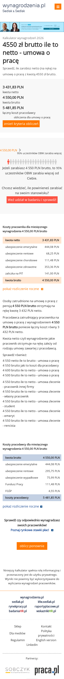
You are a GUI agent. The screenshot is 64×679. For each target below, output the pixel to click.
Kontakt (46, 626)
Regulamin (18, 640)
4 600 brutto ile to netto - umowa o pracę (31, 370)
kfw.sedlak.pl (46, 602)
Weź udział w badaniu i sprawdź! (32, 200)
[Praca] (47, 670)
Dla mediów (17, 633)
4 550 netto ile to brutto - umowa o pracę (31, 361)
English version (46, 640)
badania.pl (18, 611)
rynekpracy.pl (18, 606)
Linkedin (32, 645)
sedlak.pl (18, 602)
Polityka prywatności (46, 633)
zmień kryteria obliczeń (21, 124)
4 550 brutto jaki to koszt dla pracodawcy (31, 365)
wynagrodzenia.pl (32, 597)
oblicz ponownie (32, 546)
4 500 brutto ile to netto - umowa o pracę (31, 375)
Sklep (17, 626)
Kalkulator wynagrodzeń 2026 (23, 38)
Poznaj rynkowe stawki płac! (30, 530)
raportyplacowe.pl (47, 606)
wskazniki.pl (46, 611)
